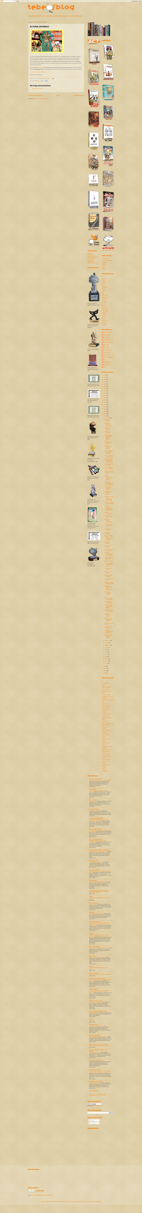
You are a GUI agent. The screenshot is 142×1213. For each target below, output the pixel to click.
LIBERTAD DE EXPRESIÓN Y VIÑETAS (108, 620)
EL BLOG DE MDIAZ (94, 946)
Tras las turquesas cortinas (96, 839)
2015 (105, 400)
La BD (90, 966)
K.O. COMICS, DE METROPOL (108, 550)
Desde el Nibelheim (106, 687)
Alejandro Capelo (107, 332)
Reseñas (104, 283)
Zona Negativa (105, 771)
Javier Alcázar (106, 352)
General (104, 318)
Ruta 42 (104, 736)
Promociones (105, 308)
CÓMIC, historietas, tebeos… (96, 1000)
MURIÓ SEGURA (108, 561)
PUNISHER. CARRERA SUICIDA (107, 593)
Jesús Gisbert (106, 354)
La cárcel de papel (106, 714)
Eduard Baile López (108, 340)
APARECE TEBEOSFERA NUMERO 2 (108, 631)
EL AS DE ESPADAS (107, 533)
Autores (104, 289)
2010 (105, 411)
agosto (106, 647)
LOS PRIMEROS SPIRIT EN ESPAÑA (108, 452)
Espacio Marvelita (106, 705)
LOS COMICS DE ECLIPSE (108, 465)
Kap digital (104, 712)
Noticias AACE (93, 880)
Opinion (103, 304)
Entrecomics (105, 703)
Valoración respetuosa (94, 1052)
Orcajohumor (105, 732)
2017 (105, 395)
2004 (105, 673)
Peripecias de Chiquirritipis (96, 1060)
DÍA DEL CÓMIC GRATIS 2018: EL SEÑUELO (99, 947)
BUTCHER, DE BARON (108, 546)
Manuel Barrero (107, 362)
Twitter (103, 266)
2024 (105, 379)
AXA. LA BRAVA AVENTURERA (108, 468)
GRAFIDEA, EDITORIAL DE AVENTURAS (108, 483)
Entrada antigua (79, 95)
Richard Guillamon (94, 973)
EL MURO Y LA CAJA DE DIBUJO (108, 493)
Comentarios (92, 1123)
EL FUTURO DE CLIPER (108, 569)
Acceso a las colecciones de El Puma (37, 71)
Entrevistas (104, 287)
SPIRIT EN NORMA (107, 428)
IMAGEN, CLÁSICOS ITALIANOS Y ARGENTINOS (108, 508)
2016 (105, 397)
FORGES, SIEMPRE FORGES (107, 615)
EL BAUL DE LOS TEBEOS (96, 1081)
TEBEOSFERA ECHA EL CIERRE (108, 636)
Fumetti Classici (106, 707)
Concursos (104, 314)
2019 (105, 391)
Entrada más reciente (35, 95)
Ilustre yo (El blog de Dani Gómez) (98, 1011)
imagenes (104, 324)
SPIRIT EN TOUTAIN (107, 432)
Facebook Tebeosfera (107, 260)
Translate (99, 1105)
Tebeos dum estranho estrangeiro (107, 747)
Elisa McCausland (107, 342)
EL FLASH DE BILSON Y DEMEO (107, 488)
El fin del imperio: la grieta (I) (95, 862)
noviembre (107, 640)
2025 (105, 377)
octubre (107, 642)
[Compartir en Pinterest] (47, 81)
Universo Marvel (106, 764)
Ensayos (104, 299)
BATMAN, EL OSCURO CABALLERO (108, 521)
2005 (105, 670)
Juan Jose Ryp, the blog (95, 829)
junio (106, 652)
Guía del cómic (105, 709)
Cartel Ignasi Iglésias (94, 1012)
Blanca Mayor (106, 337)
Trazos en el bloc (106, 759)
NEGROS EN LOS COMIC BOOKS (108, 583)
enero (106, 663)
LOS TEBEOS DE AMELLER (108, 558)
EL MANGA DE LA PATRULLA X (96, 1026)
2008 (105, 416)
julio (106, 649)
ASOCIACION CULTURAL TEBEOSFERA (99, 850)
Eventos (104, 312)
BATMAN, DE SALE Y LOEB (108, 516)
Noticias (37, 80)
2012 (105, 406)
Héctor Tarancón (107, 349)
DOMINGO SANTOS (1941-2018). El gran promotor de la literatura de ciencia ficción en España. (99, 936)
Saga (103, 293)
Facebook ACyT (105, 258)
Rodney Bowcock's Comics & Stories (98, 1044)
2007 (105, 666)
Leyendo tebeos (93, 989)
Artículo (104, 281)
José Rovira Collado (108, 357)
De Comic (91, 1019)
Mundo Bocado (105, 721)
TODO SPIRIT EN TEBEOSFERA (108, 456)
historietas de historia (94, 1069)
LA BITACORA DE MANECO (96, 818)
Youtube (104, 269)
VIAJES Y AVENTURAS (94, 1082)
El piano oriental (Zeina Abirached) (97, 957)
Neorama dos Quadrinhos (105, 727)
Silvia (104, 367)
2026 (105, 375)
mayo (106, 654)
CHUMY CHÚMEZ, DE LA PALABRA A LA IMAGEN (108, 537)
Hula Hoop (91, 1020)
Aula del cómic (105, 683)
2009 (105, 413)
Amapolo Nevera (93, 904)
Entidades (104, 322)
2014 (105, 402)
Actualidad (104, 301)
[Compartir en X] (44, 81)
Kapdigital (91, 912)
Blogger (99, 1201)
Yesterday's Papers (94, 870)
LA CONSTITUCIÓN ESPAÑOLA (108, 598)
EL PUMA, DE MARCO (107, 627)
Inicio (58, 95)
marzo (106, 658)
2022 (105, 384)
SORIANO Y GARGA (107, 543)
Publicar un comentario (37, 88)
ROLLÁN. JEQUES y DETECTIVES (109, 503)
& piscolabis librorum (94, 921)
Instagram (104, 262)
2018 (105, 393)
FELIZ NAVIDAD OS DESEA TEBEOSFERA (108, 460)
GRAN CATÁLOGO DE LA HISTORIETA (92, 257)
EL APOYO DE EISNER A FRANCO (108, 447)
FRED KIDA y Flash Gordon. (95, 1002)
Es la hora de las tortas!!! (95, 778)
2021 (105, 386)
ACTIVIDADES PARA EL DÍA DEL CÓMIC (98, 881)
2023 (105, 381)
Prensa (103, 316)
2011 (105, 409)
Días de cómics (105, 689)
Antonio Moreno (107, 335)
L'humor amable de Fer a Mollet (96, 913)
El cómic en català (106, 694)
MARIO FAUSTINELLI (108, 513)
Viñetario (104, 766)
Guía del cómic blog (94, 1035)
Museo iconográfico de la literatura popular (108, 724)
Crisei (103, 685)
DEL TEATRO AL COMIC (108, 572)
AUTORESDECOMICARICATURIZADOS (99, 891)
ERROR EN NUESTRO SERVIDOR (107, 424)
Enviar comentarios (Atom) (41, 98)
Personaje (104, 306)
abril (106, 656)
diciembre (107, 418)
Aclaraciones (105, 320)
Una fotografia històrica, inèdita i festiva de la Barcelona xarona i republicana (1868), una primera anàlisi (99, 924)
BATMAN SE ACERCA (107, 529)
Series (103, 291)
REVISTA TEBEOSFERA (91, 254)
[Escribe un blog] (43, 81)
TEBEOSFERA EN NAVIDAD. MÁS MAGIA (108, 472)
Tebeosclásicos (105, 749)
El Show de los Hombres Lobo (97, 978)
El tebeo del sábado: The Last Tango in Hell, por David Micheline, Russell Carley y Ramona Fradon (100, 992)
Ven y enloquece (93, 800)
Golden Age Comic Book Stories (97, 1095)
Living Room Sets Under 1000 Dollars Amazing (99, 974)
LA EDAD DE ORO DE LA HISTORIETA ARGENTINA (108, 498)
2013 (105, 404)
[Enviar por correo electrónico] (41, 81)
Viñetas (103, 769)
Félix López (106, 344)
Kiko (104, 359)
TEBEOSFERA (105, 751)
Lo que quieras (92, 801)
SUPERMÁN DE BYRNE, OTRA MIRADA (108, 606)
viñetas (91, 896)
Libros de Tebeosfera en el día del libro (98, 851)
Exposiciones (105, 295)
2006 (105, 668)
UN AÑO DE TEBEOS (107, 420)
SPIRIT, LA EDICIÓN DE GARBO (108, 443)
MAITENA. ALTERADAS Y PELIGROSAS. (108, 554)
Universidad (104, 310)
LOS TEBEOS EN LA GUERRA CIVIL (108, 525)
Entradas (91, 1120)
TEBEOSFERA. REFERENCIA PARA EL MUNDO (108, 437)
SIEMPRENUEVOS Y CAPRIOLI (108, 610)
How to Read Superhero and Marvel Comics (99, 1045)
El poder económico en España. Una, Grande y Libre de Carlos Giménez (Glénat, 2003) (99, 1071)
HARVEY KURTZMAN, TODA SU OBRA (108, 477)
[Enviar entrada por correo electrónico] (52, 78)
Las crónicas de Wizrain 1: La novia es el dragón (100, 780)
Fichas (103, 278)
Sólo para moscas (106, 738)
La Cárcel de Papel (94, 809)
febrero (106, 661)
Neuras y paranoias (106, 730)
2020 (105, 388)
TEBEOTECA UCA (93, 1024)
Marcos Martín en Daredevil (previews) (98, 1036)
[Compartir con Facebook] (46, 81)
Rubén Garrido (105, 734)
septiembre (107, 645)
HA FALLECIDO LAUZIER (108, 576)
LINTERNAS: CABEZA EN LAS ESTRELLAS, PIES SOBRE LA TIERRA (99, 820)
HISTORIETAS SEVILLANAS (108, 602)
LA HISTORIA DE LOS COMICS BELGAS (108, 565)
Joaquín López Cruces (94, 892)
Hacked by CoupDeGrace (95, 810)
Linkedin (104, 264)
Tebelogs (104, 740)
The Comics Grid (106, 753)
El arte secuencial (93, 903)
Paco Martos (106, 364)
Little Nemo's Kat (106, 716)
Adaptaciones (105, 297)
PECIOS (91, 933)
